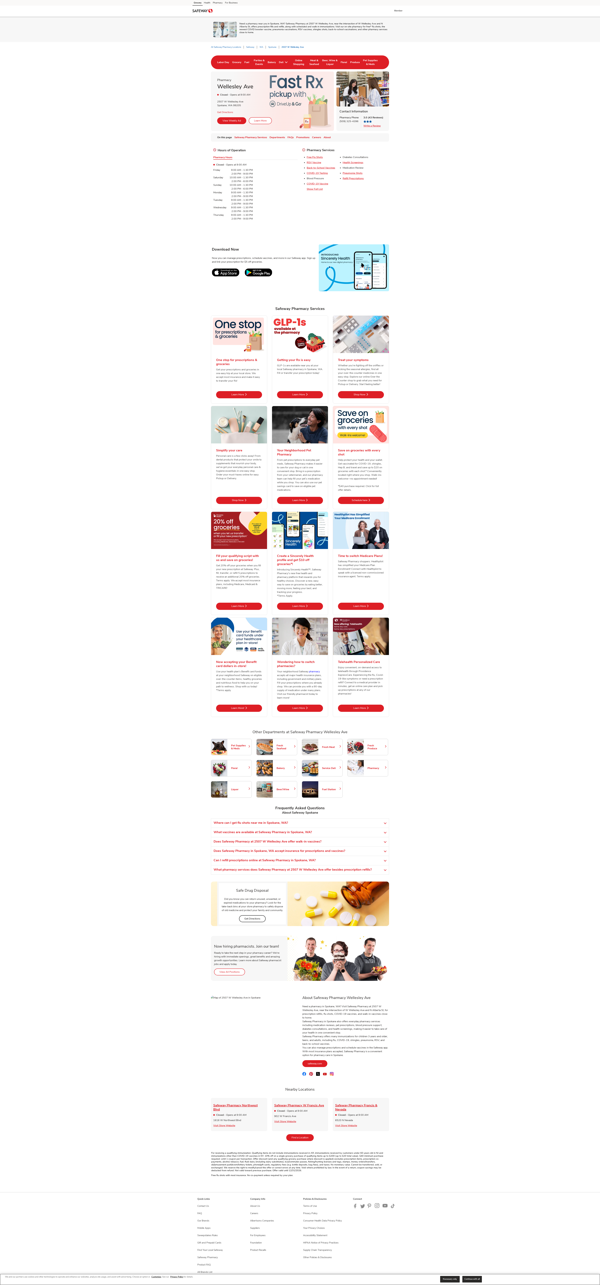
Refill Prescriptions (353, 178)
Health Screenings (353, 162)
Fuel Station (331, 789)
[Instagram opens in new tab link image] (377, 1207)
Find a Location (303, 1137)
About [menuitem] (327, 137)
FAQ (199, 1213)
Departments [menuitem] (277, 137)
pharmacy (314, 671)
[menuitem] (223, 62)
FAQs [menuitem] (291, 137)
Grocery (197, 2)
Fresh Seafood (285, 747)
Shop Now (369, 394)
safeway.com (317, 1063)
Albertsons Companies (262, 1220)
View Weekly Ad (231, 120)
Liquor (240, 789)
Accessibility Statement (315, 1235)
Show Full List (315, 189)
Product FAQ (204, 1264)
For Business (231, 2)
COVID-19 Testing (317, 173)
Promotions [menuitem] (303, 137)
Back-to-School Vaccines (321, 168)
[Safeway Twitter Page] (363, 1207)
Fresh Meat (331, 747)
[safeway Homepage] (202, 11)
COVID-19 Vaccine (317, 183)
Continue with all (472, 1279)
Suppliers (255, 1228)
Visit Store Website (224, 1125)
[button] (399, 11)
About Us (255, 1206)
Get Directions (225, 112)
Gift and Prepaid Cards (209, 1242)
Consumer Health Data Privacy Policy (322, 1220)
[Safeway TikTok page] (393, 1207)
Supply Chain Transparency (317, 1250)
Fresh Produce (376, 747)
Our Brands (203, 1220)
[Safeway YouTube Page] (385, 1207)
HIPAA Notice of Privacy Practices (320, 1242)
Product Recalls (258, 1250)
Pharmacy (217, 2)
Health (207, 2)
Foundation (256, 1242)
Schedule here (368, 500)
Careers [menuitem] (316, 137)
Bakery (285, 768)
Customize (156, 1276)
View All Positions (232, 972)
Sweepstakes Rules (207, 1235)
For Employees (257, 1235)
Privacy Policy (310, 1213)
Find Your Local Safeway (210, 1250)
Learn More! (246, 708)
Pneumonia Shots (352, 173)
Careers (254, 1213)
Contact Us (203, 1206)
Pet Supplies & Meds (240, 747)
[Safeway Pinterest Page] (370, 1207)
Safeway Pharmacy (207, 1257)
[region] (300, 1279)
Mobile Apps (203, 1228)
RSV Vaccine (314, 162)
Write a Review (372, 126)
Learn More (260, 120)
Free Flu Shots (315, 157)
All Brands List (204, 1272)
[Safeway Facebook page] (356, 1207)
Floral (240, 768)
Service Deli (331, 768)
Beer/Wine (285, 789)
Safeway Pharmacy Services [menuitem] (250, 137)
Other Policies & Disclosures (317, 1257)
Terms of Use (310, 1206)
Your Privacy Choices (314, 1228)
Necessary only (450, 1279)
